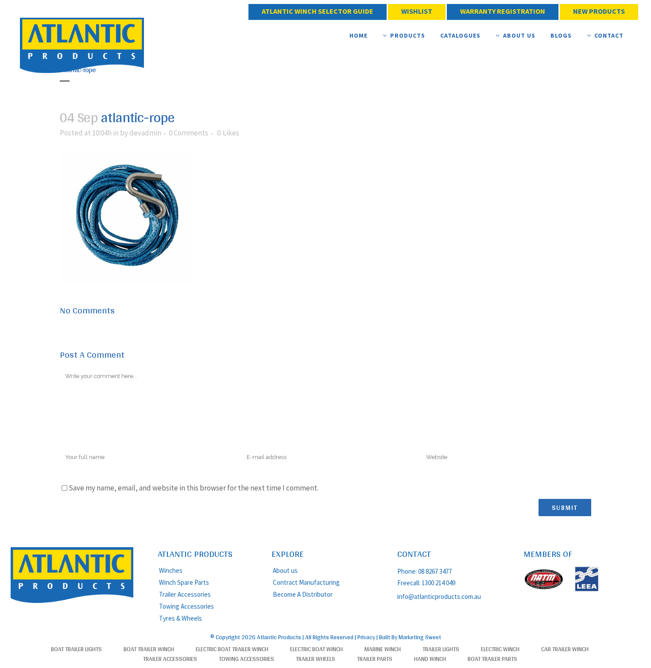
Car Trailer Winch (565, 649)
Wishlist (416, 11)
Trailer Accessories (185, 594)
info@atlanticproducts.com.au (439, 596)
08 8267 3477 (435, 571)
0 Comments (188, 133)
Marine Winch (382, 649)
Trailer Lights (440, 649)
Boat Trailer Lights (76, 649)
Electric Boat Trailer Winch (232, 649)
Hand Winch (430, 658)
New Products (599, 11)
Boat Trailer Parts (492, 658)
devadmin (145, 133)
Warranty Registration (502, 11)
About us (285, 570)
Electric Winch (500, 649)
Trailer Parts (374, 658)
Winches (170, 570)
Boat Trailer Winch (149, 649)
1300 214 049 (438, 583)
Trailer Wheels (315, 658)
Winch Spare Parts (184, 582)
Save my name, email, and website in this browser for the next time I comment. (193, 488)
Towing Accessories (186, 606)
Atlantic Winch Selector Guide (317, 11)
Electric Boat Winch (316, 649)
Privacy (366, 637)
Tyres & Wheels (180, 618)
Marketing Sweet (420, 637)
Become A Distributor (303, 594)
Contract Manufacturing (306, 582)
